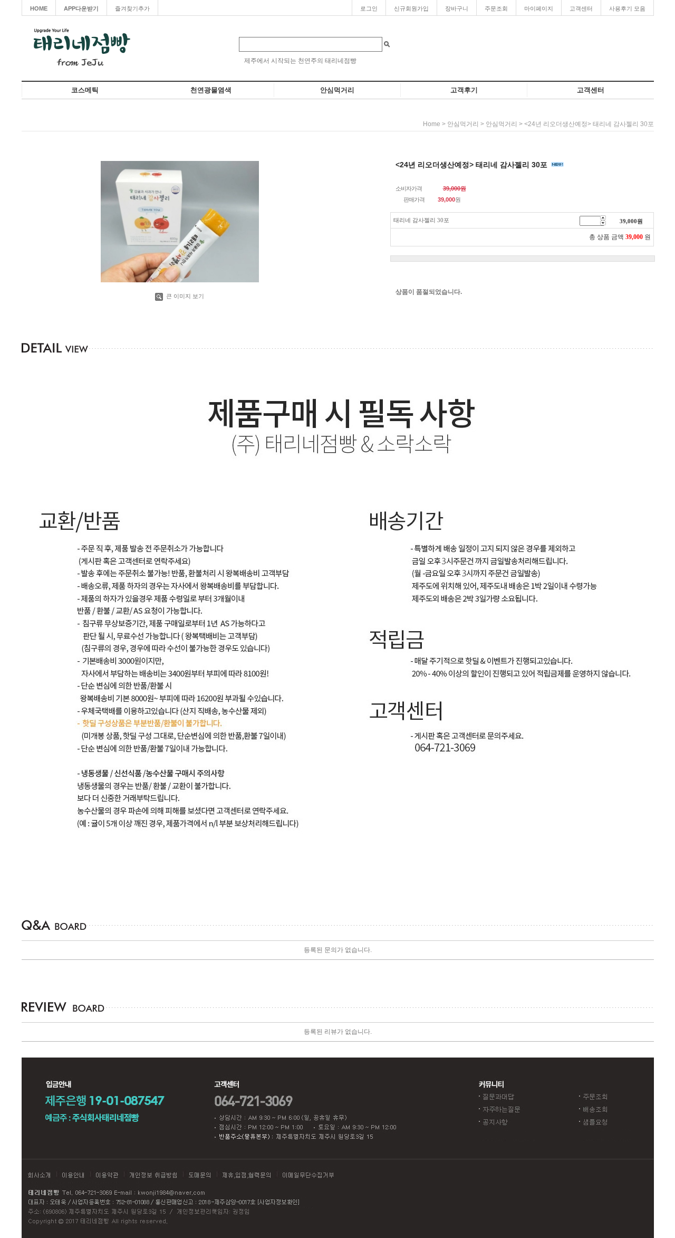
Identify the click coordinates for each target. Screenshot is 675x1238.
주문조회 (496, 8)
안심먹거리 (337, 90)
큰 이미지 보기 (184, 296)
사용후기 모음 (627, 8)
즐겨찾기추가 (132, 8)
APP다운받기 (81, 8)
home (431, 124)
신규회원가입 (411, 8)
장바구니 (456, 8)
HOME (38, 8)
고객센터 (581, 8)
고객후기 (464, 90)
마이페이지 (538, 8)
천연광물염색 (211, 90)
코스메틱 (85, 90)
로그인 (369, 8)
